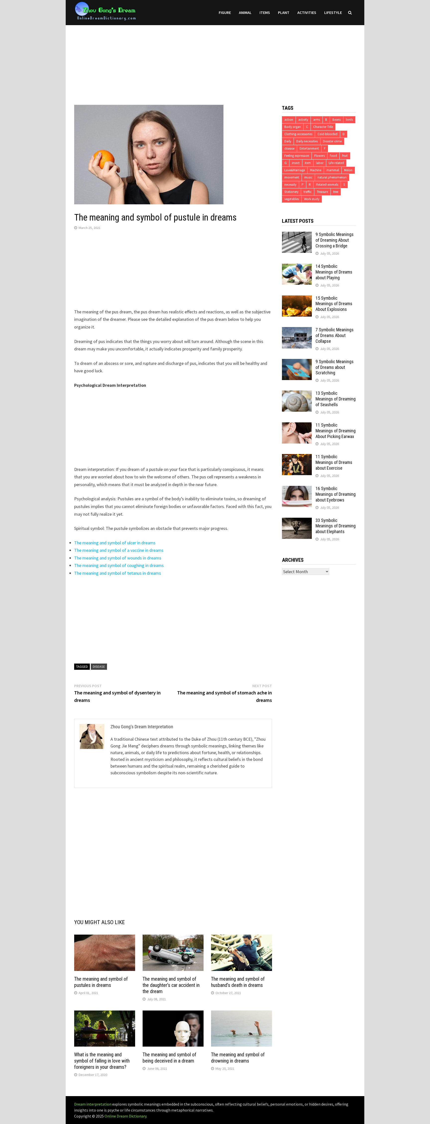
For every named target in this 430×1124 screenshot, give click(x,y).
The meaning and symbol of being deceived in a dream (169, 1058)
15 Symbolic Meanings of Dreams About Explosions (334, 303)
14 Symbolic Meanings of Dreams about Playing (334, 272)
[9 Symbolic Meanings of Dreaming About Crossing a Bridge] (297, 235)
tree (335, 192)
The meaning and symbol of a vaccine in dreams (118, 550)
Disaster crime (332, 141)
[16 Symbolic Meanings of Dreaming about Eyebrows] (297, 489)
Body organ (292, 127)
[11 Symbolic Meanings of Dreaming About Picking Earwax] (297, 426)
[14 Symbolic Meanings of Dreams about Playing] (297, 267)
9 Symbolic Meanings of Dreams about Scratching (335, 367)
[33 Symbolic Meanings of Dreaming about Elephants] (297, 521)
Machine (315, 170)
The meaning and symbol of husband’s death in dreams (238, 982)
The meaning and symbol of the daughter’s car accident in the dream (171, 985)
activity (303, 119)
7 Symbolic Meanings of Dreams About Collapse (335, 335)
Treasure (322, 192)
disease (99, 666)
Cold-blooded (327, 134)
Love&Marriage (294, 170)
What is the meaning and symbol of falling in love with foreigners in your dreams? (102, 1061)
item (308, 163)
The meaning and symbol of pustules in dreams (101, 982)
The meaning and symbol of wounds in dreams (117, 558)
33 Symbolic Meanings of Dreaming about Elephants (336, 526)
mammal (332, 170)
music (308, 177)
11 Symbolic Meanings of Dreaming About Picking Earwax (336, 430)
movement (291, 177)
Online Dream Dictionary (125, 1116)
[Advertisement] (215, 60)
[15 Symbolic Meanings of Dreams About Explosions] (297, 299)
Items (265, 12)
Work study (311, 199)
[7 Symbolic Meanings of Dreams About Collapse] (297, 330)
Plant (283, 12)
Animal (245, 12)
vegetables (291, 199)
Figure (225, 12)
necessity (290, 184)
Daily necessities (307, 141)
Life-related (336, 163)
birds (349, 119)
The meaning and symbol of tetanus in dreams (117, 573)
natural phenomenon (332, 177)
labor (319, 163)
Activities (306, 12)
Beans (336, 119)
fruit (345, 156)
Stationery (291, 192)
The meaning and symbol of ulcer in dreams (115, 543)
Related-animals (327, 184)
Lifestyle (333, 12)
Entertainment (309, 148)
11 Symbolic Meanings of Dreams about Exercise (334, 462)
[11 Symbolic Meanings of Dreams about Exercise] (297, 457)
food (333, 156)
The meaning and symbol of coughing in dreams (119, 565)
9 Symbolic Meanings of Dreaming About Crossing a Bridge (335, 240)
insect (296, 163)
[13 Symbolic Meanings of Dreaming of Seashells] (297, 394)
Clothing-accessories (298, 134)
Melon (348, 170)
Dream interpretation (92, 1104)
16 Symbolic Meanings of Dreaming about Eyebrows (336, 494)
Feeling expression (296, 156)
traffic (308, 192)
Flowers (319, 156)
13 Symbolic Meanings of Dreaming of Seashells (336, 399)
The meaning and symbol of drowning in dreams (238, 1058)
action (288, 119)
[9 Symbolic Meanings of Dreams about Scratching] (297, 362)
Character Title (323, 127)
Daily (287, 141)
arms (316, 119)
